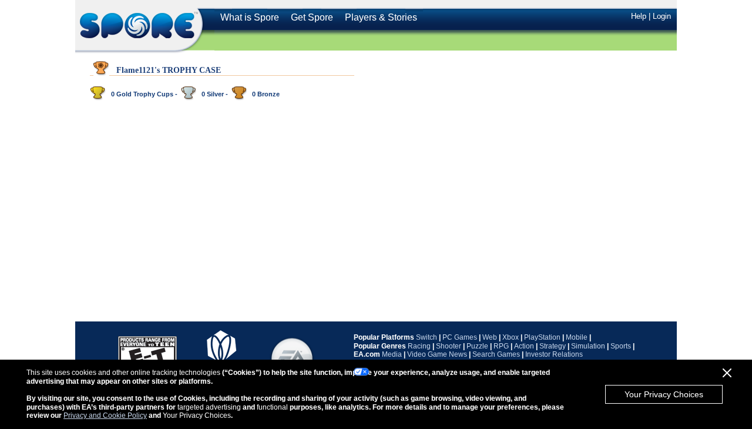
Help (638, 16)
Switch (426, 337)
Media (392, 354)
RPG (501, 346)
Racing (419, 346)
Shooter (448, 346)
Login (662, 16)
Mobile (577, 337)
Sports (620, 346)
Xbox (510, 337)
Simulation (588, 346)
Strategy (552, 346)
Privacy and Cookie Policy (105, 415)
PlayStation (542, 337)
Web (489, 337)
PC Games (459, 337)
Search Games (496, 354)
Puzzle (477, 346)
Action (524, 346)
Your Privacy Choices (664, 394)
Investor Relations (554, 354)
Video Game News (437, 354)
